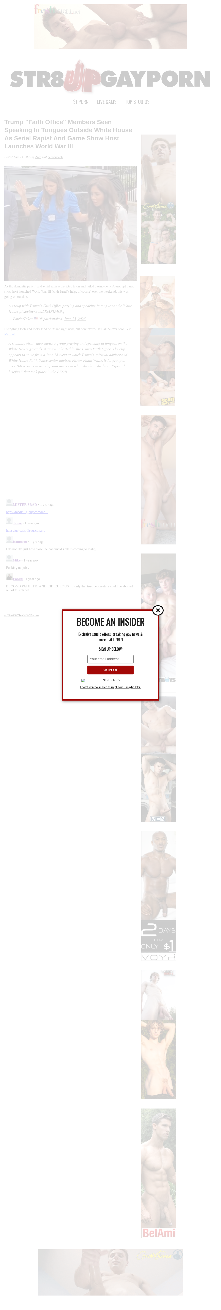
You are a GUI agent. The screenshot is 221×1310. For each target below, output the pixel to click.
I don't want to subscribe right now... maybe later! (110, 686)
